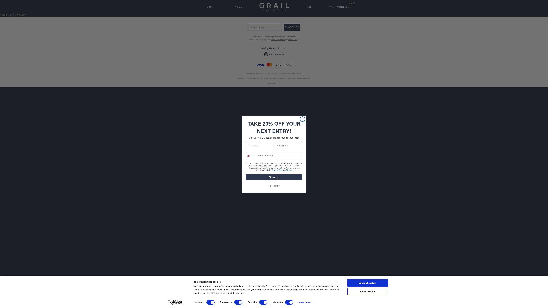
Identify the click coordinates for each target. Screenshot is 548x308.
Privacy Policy (277, 170)
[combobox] (251, 155)
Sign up (274, 177)
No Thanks (274, 185)
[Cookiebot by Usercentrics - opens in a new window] (174, 302)
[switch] (238, 302)
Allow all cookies (367, 283)
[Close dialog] (302, 119)
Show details (305, 302)
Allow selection (367, 291)
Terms (289, 170)
